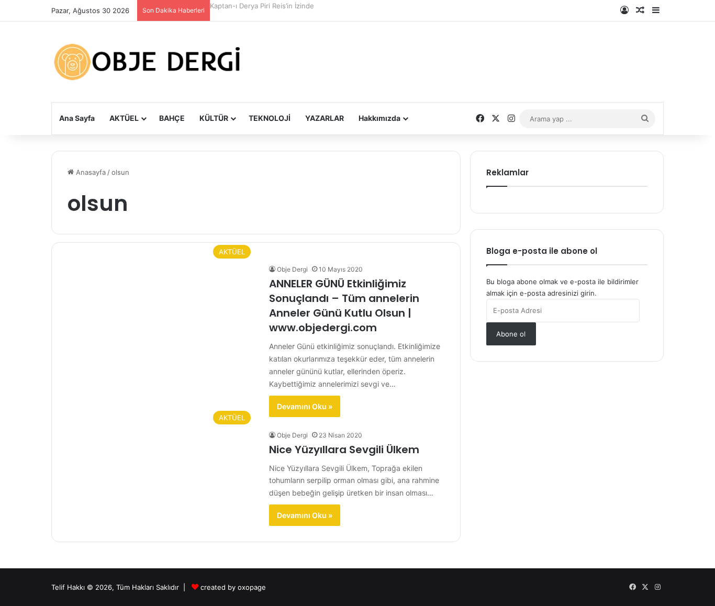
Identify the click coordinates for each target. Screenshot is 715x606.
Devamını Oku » (304, 406)
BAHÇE (172, 118)
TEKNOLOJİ (270, 118)
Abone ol (511, 334)
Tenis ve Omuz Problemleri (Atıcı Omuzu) (276, 6)
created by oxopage (233, 587)
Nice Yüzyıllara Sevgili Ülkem (344, 449)
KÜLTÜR (213, 118)
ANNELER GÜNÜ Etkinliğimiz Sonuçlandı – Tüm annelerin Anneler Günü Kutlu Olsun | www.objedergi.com (344, 305)
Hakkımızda (379, 118)
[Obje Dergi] (148, 61)
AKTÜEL (124, 118)
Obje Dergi (292, 269)
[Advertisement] (462, 53)
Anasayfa (90, 172)
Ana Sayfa (77, 118)
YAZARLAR (324, 118)
